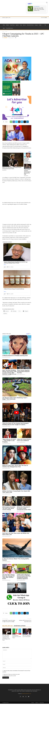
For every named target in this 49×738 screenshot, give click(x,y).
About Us (32, 702)
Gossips (36, 25)
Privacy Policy (42, 702)
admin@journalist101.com (26, 693)
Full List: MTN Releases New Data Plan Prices (25, 621)
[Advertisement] (24, 8)
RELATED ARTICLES (7, 625)
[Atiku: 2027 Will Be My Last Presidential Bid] (27, 631)
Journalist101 (5, 37)
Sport (4, 28)
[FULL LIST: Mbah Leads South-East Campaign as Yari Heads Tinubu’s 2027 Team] (6, 631)
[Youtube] (46, 17)
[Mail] (43, 17)
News (4, 25)
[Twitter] (44, 17)
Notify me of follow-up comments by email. (12, 674)
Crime (21, 25)
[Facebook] (41, 17)
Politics (7, 25)
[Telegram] (22, 122)
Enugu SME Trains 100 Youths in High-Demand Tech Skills (8, 621)
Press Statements (9, 28)
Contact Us (36, 702)
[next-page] (5, 642)
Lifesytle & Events (30, 25)
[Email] (25, 122)
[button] (45, 25)
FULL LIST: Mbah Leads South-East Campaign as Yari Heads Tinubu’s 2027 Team (6, 638)
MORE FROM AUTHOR (19, 625)
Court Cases (12, 25)
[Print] (19, 122)
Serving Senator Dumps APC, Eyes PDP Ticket (16, 636)
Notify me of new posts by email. (10, 675)
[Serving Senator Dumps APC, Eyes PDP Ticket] (16, 631)
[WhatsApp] (11, 122)
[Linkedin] (27, 122)
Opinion (17, 25)
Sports (24, 25)
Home (3, 31)
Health (40, 25)
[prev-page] (3, 642)
